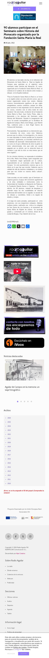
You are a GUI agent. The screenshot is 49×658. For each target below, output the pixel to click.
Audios (9, 601)
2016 (9, 459)
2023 (9, 430)
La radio (9, 566)
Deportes (10, 605)
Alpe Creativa (20, 553)
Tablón (9, 613)
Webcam (10, 578)
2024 (9, 426)
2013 (9, 471)
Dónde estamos (12, 570)
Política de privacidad (14, 632)
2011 (9, 479)
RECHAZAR (11, 653)
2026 (9, 418)
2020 (9, 442)
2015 (9, 463)
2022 (9, 434)
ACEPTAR (23, 653)
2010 (9, 483)
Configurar (18, 649)
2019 (9, 446)
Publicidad (10, 583)
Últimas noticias (12, 597)
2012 (9, 475)
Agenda (9, 609)
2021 (9, 438)
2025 (9, 422)
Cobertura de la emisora (15, 574)
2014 (9, 467)
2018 (9, 451)
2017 (9, 455)
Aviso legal (10, 628)
